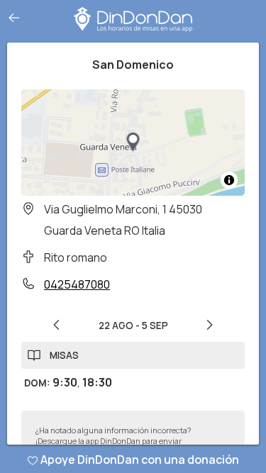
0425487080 (77, 284)
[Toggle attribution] (229, 180)
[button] (133, 142)
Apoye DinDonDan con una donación (139, 459)
